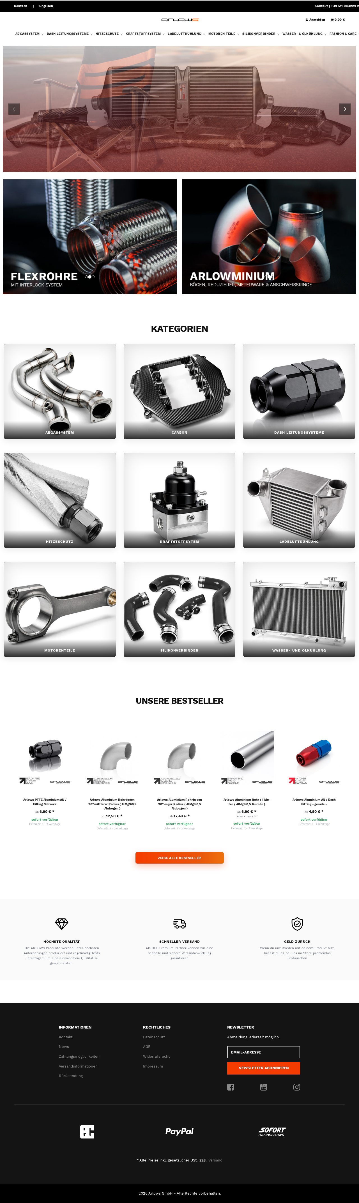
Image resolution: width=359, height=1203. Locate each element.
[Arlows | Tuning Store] (180, 20)
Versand (215, 1160)
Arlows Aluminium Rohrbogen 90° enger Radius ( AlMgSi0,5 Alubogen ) (179, 804)
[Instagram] (296, 1087)
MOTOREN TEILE (222, 34)
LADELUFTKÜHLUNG (185, 34)
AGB (146, 1047)
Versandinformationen (78, 1066)
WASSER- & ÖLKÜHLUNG (303, 34)
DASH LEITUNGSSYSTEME (68, 34)
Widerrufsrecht (156, 1056)
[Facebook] (230, 1087)
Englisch (46, 6)
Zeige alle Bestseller (179, 858)
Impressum (153, 1066)
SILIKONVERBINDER (259, 34)
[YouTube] (263, 1087)
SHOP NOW (179, 131)
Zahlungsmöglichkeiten (79, 1056)
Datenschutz (154, 1037)
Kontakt (321, 6)
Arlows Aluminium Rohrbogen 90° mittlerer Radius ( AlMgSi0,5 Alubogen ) (112, 804)
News (64, 1047)
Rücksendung (71, 1076)
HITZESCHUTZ (107, 34)
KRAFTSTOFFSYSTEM (144, 34)
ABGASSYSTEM (28, 34)
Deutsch (20, 6)
